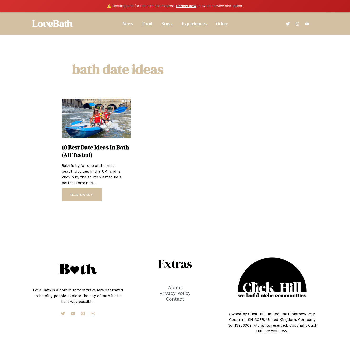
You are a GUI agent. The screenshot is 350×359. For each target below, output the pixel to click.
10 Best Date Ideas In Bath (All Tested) (95, 151)
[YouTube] (307, 24)
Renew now (186, 6)
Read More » (81, 196)
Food (147, 24)
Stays (167, 24)
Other (222, 24)
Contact (175, 299)
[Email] (93, 313)
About (175, 287)
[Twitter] (288, 24)
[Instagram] (297, 24)
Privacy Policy (175, 293)
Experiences (194, 24)
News (127, 24)
